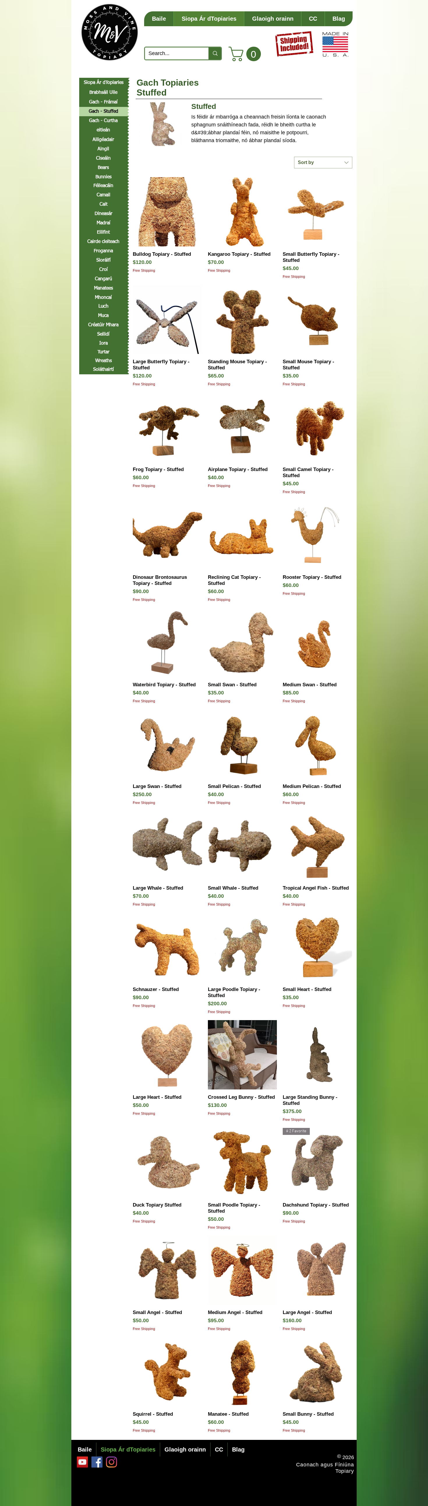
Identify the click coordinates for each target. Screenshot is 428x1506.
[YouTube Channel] (82, 1462)
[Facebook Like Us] (96, 1462)
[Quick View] (167, 211)
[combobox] (323, 162)
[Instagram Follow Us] (111, 1462)
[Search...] (214, 53)
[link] (246, 54)
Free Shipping (144, 271)
